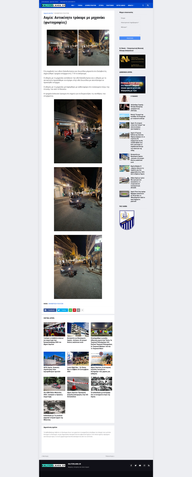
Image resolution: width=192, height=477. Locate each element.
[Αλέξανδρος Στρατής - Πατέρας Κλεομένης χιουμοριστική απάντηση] (124, 107)
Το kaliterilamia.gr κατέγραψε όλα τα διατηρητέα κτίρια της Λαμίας (100, 395)
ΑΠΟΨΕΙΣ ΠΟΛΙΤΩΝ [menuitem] (90, 5)
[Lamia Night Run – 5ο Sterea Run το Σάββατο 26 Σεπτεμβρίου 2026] (78, 359)
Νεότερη (45, 456)
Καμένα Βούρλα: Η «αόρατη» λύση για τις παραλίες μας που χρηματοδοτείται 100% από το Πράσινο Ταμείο (138, 170)
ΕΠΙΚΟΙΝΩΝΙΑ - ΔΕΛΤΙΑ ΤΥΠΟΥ (50, 2)
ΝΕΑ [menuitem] (72, 5)
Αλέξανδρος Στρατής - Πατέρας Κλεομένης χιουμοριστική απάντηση (137, 108)
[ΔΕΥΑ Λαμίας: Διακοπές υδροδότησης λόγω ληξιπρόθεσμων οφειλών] (54, 359)
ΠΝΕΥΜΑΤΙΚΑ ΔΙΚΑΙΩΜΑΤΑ (67, 2)
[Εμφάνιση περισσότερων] (82, 310)
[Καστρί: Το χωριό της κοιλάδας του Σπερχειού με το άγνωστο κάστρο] (124, 117)
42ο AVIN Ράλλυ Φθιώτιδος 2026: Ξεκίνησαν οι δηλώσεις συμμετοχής (53, 395)
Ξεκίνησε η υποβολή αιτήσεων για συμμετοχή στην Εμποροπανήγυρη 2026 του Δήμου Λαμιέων (54, 341)
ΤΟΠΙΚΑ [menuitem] (80, 5)
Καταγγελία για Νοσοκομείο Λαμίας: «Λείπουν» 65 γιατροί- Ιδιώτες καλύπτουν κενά (77, 340)
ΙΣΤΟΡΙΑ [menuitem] (101, 5)
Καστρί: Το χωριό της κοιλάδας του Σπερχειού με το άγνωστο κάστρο (138, 116)
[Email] (78, 310)
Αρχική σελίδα (48, 13)
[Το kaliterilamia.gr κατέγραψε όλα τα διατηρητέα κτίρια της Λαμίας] (101, 384)
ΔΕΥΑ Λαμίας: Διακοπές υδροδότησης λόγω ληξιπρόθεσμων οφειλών (52, 370)
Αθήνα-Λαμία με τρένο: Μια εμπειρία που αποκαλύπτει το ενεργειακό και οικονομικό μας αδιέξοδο (137, 183)
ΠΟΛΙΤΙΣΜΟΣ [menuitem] (110, 5)
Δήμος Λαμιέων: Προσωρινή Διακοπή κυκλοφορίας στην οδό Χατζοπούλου (77, 395)
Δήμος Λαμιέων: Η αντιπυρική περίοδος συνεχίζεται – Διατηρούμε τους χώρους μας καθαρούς (101, 371)
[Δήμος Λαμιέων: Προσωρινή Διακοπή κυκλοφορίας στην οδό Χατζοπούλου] (78, 384)
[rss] (148, 465)
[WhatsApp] (70, 310)
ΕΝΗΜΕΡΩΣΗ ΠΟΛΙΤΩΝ (61, 13)
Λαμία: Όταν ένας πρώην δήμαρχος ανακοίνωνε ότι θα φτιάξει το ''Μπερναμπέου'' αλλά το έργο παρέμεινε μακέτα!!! (138, 196)
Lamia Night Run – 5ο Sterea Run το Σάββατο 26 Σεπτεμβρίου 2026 (77, 370)
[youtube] (140, 465)
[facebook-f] (131, 465)
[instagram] (144, 465)
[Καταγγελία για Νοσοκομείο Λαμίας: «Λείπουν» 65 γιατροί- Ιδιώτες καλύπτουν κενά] (78, 329)
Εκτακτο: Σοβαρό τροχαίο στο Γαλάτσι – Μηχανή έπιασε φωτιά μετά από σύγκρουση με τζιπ (131, 87)
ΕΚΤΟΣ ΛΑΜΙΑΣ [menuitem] (120, 5)
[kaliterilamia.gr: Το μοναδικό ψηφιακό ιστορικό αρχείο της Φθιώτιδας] (54, 407)
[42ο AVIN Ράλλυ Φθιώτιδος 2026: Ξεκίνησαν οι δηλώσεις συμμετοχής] (54, 384)
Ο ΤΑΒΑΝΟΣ (134, 96)
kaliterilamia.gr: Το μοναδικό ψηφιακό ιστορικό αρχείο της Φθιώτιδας (53, 418)
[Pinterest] (74, 310)
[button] (143, 5)
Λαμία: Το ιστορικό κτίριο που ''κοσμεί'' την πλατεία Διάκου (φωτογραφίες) (138, 126)
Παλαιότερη (109, 456)
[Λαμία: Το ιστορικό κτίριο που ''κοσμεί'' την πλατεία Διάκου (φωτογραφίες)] (124, 125)
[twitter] (135, 465)
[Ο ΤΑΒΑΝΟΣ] (124, 98)
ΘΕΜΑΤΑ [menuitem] (130, 5)
